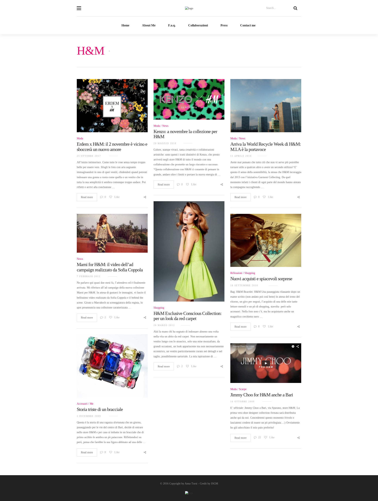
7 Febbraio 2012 (88, 276)
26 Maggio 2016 (165, 143)
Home (125, 25)
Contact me (248, 25)
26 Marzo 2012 (164, 325)
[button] (79, 5)
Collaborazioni (198, 25)
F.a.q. (172, 25)
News (165, 125)
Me (91, 403)
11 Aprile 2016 (241, 156)
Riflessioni (236, 273)
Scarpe (242, 389)
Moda (80, 138)
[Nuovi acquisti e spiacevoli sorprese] (265, 242)
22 (259, 437)
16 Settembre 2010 (244, 285)
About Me (149, 25)
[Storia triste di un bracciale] (112, 368)
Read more (87, 197)
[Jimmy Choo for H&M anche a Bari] (265, 365)
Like (117, 197)
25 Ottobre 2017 (89, 156)
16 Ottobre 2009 (242, 401)
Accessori (82, 403)
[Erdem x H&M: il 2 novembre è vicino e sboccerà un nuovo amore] (112, 107)
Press (224, 25)
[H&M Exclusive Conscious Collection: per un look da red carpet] (189, 253)
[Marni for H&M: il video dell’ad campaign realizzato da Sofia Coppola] (112, 235)
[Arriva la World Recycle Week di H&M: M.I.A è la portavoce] (265, 107)
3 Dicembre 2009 (89, 416)
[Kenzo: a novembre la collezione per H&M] (189, 101)
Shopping (159, 307)
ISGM (214, 483)
